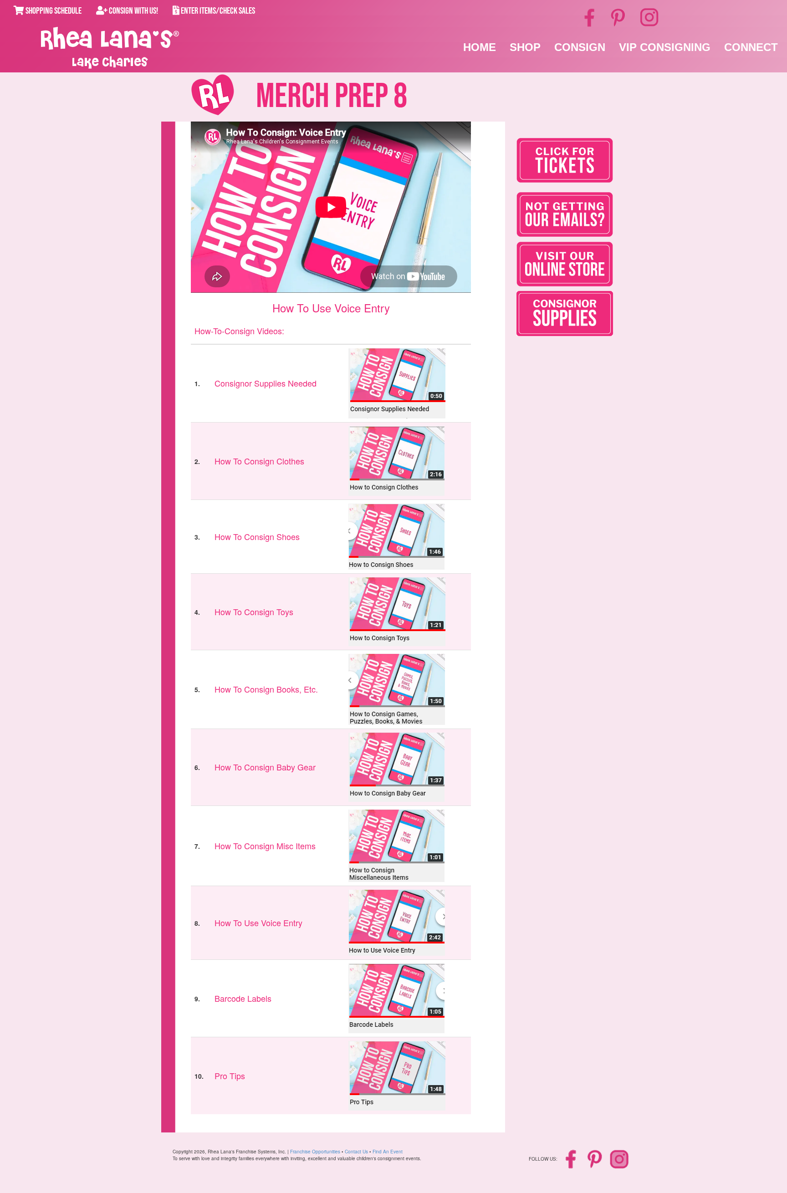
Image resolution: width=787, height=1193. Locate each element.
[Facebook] (590, 16)
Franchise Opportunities (315, 1151)
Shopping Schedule (53, 10)
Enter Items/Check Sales (217, 10)
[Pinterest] (618, 16)
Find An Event (388, 1151)
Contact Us (356, 1151)
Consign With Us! (132, 10)
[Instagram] (649, 16)
